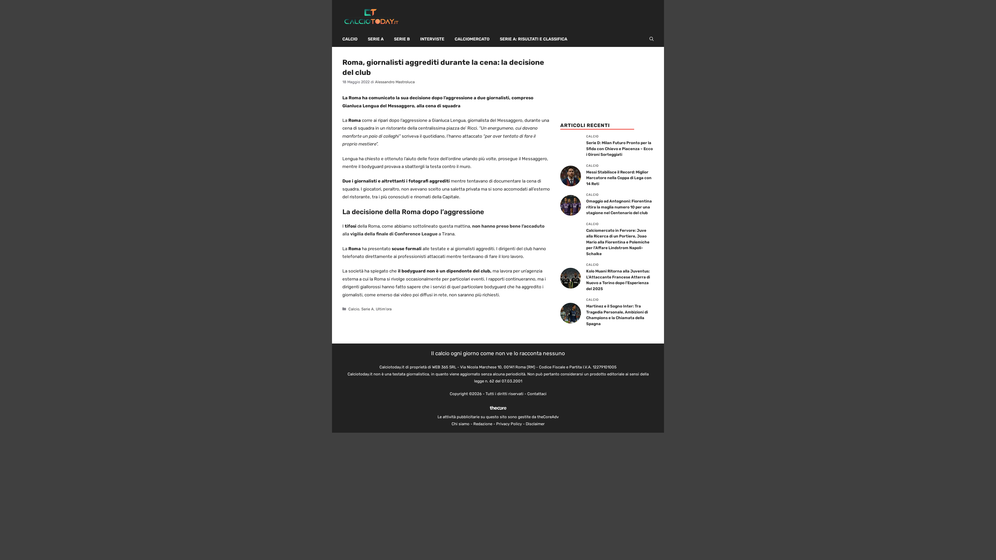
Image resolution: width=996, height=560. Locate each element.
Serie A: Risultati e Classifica (533, 39)
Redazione (482, 424)
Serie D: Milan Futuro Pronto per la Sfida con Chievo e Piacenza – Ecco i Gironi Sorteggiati (619, 149)
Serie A (376, 39)
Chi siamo (460, 424)
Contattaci (537, 393)
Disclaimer (535, 424)
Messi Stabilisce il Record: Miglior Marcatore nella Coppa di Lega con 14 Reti (619, 178)
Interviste (432, 39)
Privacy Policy (509, 424)
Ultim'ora (384, 309)
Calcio (349, 39)
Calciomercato (472, 39)
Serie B (402, 39)
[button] (651, 39)
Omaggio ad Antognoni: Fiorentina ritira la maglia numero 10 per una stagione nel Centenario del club (619, 207)
